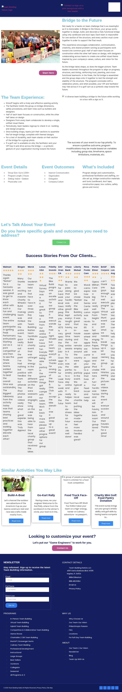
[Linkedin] (101, 688)
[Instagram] (109, 688)
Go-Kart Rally (46, 495)
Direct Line (10, 596)
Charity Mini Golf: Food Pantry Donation (105, 498)
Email (8, 577)
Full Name (9, 586)
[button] (102, 8)
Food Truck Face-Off (76, 497)
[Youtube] (116, 688)
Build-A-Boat (16, 495)
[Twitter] (112, 688)
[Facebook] (105, 688)
